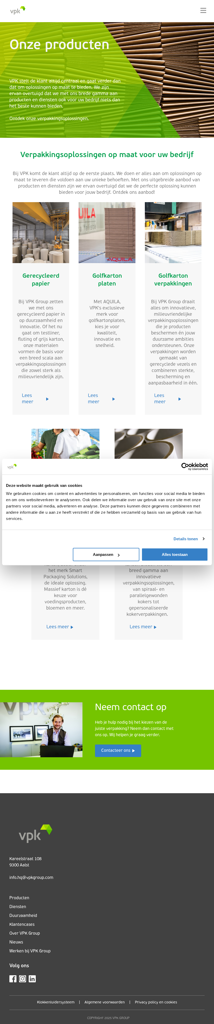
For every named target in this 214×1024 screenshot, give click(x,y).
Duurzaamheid (23, 916)
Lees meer (27, 399)
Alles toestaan (175, 554)
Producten (19, 898)
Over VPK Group (24, 934)
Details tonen (186, 539)
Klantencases (21, 925)
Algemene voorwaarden (105, 1002)
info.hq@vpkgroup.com (31, 878)
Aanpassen (103, 554)
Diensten (17, 907)
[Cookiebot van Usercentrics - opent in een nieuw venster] (185, 466)
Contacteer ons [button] (115, 751)
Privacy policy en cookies (156, 1002)
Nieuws (16, 942)
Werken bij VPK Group (30, 951)
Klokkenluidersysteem (55, 1002)
